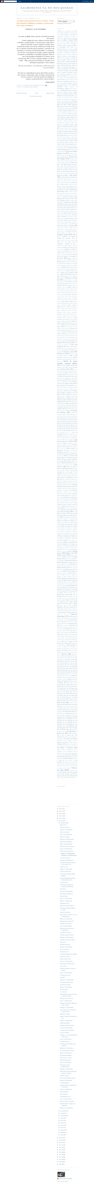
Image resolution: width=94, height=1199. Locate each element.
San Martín (75, 673)
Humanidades (65, 468)
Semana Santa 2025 (70, 699)
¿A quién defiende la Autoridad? (67, 34)
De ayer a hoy (67, 350)
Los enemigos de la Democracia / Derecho (68, 526)
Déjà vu (72, 355)
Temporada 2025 (64, 728)
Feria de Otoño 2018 (68, 423)
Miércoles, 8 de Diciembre (66, 1048)
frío (71, 436)
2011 (60, 1159)
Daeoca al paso (64, 348)
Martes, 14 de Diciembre (66, 987)
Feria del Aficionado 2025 (67, 430)
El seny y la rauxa (72, 380)
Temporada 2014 (71, 718)
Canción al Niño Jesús (65, 871)
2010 (60, 1162)
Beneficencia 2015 (73, 269)
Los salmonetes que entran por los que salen (66, 547)
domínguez (59, 367)
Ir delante (71, 473)
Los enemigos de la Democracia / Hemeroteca (67, 529)
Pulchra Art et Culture (66, 641)
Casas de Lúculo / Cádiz (62, 296)
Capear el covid (64, 867)
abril (61, 1127)
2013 (75, 76)
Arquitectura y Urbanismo (70, 249)
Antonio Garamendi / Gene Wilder (68, 954)
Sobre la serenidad (64, 832)
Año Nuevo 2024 (70, 242)
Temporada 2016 (71, 720)
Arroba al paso (60, 251)
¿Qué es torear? (61, 65)
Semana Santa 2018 (70, 691)
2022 (60, 818)
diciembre (63, 823)
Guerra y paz (69, 454)
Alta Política (68, 231)
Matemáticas (73, 564)
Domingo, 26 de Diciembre (66, 860)
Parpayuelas (72, 625)
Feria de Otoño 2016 (66, 421)
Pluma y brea (63, 825)
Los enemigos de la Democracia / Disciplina (68, 527)
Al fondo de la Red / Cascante (69, 126)
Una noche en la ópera (71, 746)
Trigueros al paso (72, 740)
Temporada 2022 (71, 724)
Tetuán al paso (62, 731)
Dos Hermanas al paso (67, 367)
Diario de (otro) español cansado (67, 362)
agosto (62, 1118)
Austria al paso (60, 254)
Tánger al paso (69, 713)
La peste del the (67, 493)
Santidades (75, 681)
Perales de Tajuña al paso (71, 630)
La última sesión (73, 497)
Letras (59, 508)
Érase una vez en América (70, 391)
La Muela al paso (66, 491)
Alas (58, 227)
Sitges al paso (74, 706)
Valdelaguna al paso (71, 749)
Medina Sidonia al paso (62, 565)
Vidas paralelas (68, 760)
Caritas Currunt (70, 289)
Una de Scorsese (60, 746)
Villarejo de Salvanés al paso (71, 764)
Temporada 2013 (61, 718)
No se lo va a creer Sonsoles (68, 598)
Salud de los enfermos (73, 657)
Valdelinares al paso (61, 751)
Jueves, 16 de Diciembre (66, 972)
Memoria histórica (61, 567)
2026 (60, 809)
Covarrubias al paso (73, 337)
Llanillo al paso (74, 508)
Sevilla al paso (60, 704)
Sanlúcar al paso (62, 679)
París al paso (64, 625)
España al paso (71, 392)
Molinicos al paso (65, 574)
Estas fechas (63, 889)
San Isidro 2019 (67, 668)
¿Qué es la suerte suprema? (69, 56)
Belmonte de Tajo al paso (67, 265)
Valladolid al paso (60, 753)
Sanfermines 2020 (64, 677)
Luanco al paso (65, 549)
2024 (60, 813)
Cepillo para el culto (66, 323)
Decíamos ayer (61, 353)
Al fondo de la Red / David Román (69, 138)
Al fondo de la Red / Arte (71, 115)
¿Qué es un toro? (67, 69)
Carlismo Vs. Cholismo (66, 923)
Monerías (73, 574)
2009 (60, 1164)
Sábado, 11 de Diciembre (66, 1020)
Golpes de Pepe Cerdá (65, 959)
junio (61, 1123)
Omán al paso (68, 610)
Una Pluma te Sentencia (65, 747)
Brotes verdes (60, 276)
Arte (66, 251)
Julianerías (74, 475)
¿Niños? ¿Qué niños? (65, 912)
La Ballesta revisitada (65, 932)
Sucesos (74, 709)
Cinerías (73, 324)
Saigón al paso (64, 657)
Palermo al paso (68, 618)
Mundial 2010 (67, 580)
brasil (58, 274)
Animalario (65, 236)
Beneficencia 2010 (66, 267)
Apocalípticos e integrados (63, 243)
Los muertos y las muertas (68, 542)
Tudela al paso (73, 742)
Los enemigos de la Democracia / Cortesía (67, 524)
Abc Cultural (68, 85)
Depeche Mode (64, 896)
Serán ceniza (61, 702)
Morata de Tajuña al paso (63, 578)
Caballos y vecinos (72, 280)
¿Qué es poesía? (62, 63)
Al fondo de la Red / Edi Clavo (66, 142)
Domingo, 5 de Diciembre (66, 1069)
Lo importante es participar (66, 510)
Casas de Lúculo (68, 290)
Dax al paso (59, 350)
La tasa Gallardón (64, 497)
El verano (69, 385)
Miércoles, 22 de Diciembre (67, 905)
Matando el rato (65, 564)
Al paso (71, 225)
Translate (69, 23)
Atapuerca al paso (72, 252)
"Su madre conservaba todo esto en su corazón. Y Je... (68, 863)
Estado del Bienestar (63, 401)
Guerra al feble (60, 454)
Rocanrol (64, 654)
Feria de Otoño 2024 (63, 428)
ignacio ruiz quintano (65, 1178)
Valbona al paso (60, 749)
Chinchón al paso (65, 324)
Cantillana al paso (61, 287)
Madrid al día (70, 553)
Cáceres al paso (60, 281)
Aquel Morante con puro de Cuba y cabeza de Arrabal (68, 995)
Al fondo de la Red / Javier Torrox (68, 171)
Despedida (61, 359)
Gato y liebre (63, 966)
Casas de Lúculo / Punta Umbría (64, 308)
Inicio (36, 93)
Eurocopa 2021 (61, 410)
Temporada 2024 (72, 726)
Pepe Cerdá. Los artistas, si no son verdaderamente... (68, 915)
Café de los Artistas (65, 827)
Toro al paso (59, 738)
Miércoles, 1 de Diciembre (66, 1108)
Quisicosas (69, 645)
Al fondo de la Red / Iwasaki (63, 162)
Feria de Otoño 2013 (72, 418)
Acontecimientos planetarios (63, 88)
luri (65, 551)
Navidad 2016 (60, 589)
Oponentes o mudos (65, 1014)
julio (61, 1120)
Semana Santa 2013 (72, 686)
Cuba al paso (68, 342)
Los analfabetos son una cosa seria (65, 517)
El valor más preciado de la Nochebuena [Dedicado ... (67, 885)
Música (73, 582)
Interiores (66, 473)
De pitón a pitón (69, 352)
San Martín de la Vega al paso (64, 675)
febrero (62, 1132)
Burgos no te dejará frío (64, 31)
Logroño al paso (63, 515)
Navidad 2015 (72, 587)
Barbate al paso (71, 260)
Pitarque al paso (64, 636)
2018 (60, 1142)
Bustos (64, 280)
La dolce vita (68, 484)
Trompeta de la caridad (62, 742)
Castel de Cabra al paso (67, 317)
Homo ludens (65, 463)
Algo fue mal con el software (67, 846)
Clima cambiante (61, 326)
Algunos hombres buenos (70, 229)
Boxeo (72, 272)
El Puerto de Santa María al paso (66, 376)
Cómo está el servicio (63, 330)
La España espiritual (61, 488)
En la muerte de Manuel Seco (67, 963)
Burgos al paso (60, 278)
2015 (60, 1150)
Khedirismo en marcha (64, 479)
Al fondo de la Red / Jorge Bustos (67, 174)
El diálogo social (64, 951)
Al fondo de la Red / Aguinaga (68, 99)
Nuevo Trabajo (72, 609)
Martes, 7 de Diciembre (66, 1053)
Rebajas (65, 646)
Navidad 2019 (65, 591)
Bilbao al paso (64, 272)
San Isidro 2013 (66, 663)
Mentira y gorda (72, 567)
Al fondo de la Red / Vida (68, 220)
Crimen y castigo (62, 339)
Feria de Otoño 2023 (72, 426)
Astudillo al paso (72, 251)
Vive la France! (62, 772)
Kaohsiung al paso (72, 477)
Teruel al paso (74, 729)
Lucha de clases (73, 549)
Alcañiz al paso (72, 227)
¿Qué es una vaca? (69, 70)
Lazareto (58, 506)
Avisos (67, 254)
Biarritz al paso (70, 270)
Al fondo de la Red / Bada (66, 117)
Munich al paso (67, 582)
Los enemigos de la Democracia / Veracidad (66, 538)
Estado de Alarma (72, 400)
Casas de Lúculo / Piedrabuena (69, 306)
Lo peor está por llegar (71, 32)
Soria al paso (67, 709)
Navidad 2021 (62, 592)
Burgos (74, 276)
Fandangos (73, 412)
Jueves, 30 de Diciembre (66, 834)
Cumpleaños (60, 346)
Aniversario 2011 (60, 240)
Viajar (60, 760)
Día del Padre (73, 359)
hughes (58, 468)
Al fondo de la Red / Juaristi (68, 180)
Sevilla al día (73, 702)
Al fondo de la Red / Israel (70, 160)
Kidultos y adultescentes (66, 901)
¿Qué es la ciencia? (67, 45)
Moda (70, 573)
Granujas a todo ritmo (71, 450)
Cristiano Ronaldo (72, 339)
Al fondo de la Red (67, 95)
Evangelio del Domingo (31, 86)
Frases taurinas (66, 436)
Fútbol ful (59, 443)
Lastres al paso (71, 504)
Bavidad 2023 (63, 263)
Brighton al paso (72, 274)
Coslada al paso (64, 337)
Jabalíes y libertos (64, 1075)
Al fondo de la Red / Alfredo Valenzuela (67, 103)
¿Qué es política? (72, 63)
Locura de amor (73, 513)
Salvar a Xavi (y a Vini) (66, 1057)
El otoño (65, 372)
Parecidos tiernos (73, 623)
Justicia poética (60, 477)
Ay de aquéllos (72, 256)
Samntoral (61, 659)
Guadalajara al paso (61, 452)
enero (62, 1135)
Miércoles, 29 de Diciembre (67, 839)
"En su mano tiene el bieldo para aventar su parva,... (68, 1010)
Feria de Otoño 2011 (61, 418)
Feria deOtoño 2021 (71, 434)
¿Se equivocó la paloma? (64, 74)
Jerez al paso (66, 475)
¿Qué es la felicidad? (69, 49)
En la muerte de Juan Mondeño (67, 387)
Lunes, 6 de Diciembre (65, 1062)
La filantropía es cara (65, 1096)
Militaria (65, 571)
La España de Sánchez (71, 486)
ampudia (63, 233)
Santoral (61, 682)
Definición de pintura (65, 1060)
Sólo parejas (70, 708)
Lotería (58, 549)
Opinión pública (71, 612)
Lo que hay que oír (64, 1041)
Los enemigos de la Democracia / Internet (67, 531)
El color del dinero (64, 371)
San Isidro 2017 (65, 666)
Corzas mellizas (70, 333)
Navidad (69, 585)
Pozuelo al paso (62, 639)
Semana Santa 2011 (70, 684)
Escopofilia (62, 392)
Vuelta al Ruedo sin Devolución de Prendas (67, 775)
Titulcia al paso (71, 733)
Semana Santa (60, 684)
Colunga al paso (73, 328)
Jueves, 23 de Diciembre (66, 898)
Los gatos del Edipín (62, 540)
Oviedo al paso (72, 616)
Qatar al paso (68, 643)
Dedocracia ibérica (63, 355)
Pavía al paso (60, 628)
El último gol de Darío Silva (67, 1025)
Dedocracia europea (73, 353)
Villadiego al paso (68, 762)
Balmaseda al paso (61, 260)
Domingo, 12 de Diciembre (66, 1007)
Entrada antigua (50, 93)
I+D (73, 468)
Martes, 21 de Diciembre (66, 919)
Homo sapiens (74, 462)
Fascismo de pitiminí (61, 414)
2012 (60, 1157)
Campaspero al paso (71, 285)
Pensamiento (67, 628)
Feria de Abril (64, 416)
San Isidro (67, 659)
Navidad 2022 (72, 592)
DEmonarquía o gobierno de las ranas (64, 357)
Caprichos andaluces (61, 289)
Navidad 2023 (61, 594)
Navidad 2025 (60, 596)
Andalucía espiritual (63, 234)
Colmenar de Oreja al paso (62, 328)
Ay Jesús (60, 258)
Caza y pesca (65, 321)
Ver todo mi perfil (62, 1181)
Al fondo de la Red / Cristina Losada (67, 130)
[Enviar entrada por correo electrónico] (45, 85)
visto (68, 768)
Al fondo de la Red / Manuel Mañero (68, 186)
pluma (70, 636)
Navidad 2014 (64, 587)
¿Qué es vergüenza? (61, 72)
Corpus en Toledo (61, 333)
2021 (60, 820)
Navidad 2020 (74, 591)
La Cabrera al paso (65, 481)
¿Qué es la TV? (60, 58)
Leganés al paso (65, 506)
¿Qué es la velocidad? (71, 58)
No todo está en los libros (70, 603)
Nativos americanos (61, 583)
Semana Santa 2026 (61, 700)
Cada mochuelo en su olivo (71, 281)
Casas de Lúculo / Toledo (68, 314)
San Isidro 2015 (66, 664)
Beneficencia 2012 (64, 269)
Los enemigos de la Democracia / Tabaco (66, 537)
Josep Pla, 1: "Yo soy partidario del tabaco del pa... (68, 1036)
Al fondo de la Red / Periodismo (70, 204)
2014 (60, 1152)
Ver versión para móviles (35, 96)
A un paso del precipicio (66, 83)
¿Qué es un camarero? (63, 67)
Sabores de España (66, 656)
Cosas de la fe (65, 335)
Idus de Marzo (66, 470)
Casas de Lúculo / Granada (70, 298)
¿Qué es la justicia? (64, 52)
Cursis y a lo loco (70, 346)
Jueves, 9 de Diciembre (65, 1039)
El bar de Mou (65, 369)
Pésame (66, 632)
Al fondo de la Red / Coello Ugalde (67, 128)
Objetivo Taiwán (60, 610)
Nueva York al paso (65, 605)
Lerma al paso (74, 506)
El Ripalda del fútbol (69, 378)
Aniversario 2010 (70, 238)
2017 (58, 77)
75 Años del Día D (69, 77)
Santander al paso (71, 679)
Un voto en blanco (64, 1032)
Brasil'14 (63, 274)
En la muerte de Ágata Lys (66, 893)
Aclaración (72, 86)
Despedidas (66, 359)
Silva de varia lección (66, 706)
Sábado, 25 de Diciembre (66, 869)
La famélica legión (71, 488)
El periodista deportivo (62, 374)
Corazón (63, 332)
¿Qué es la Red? (66, 54)
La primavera (74, 493)
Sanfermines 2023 (73, 677)
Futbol (65, 441)
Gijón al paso (73, 446)
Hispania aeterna (60, 457)
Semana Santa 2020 (72, 693)
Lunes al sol (61, 551)
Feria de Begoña (72, 416)
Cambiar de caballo (65, 956)
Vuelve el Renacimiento (62, 777)
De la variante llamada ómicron (68, 1078)
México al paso (60, 569)
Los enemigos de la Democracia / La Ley (65, 533)
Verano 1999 (60, 755)
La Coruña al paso (70, 482)
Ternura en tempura (65, 837)
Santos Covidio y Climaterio (67, 1101)
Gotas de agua (60, 448)
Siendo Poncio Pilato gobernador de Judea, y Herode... (68, 1072)
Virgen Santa (74, 765)
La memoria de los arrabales (67, 1030)
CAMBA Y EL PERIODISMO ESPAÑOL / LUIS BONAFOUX (68, 854)
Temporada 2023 (61, 726)
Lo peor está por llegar (67, 510)
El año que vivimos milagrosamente (65, 1065)
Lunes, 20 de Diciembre (66, 926)
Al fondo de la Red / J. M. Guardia (67, 163)
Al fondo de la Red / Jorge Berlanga (65, 173)
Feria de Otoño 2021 (71, 425)
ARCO (76, 247)
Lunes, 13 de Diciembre (66, 1001)
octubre (62, 1113)
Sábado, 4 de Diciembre (66, 1080)
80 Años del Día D (70, 79)
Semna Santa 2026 (72, 700)
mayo (61, 1125)
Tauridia (62, 715)
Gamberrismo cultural (66, 445)
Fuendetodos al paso (66, 437)
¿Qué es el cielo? (67, 38)
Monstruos (59, 576)
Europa (67, 410)
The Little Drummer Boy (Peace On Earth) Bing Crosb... (68, 879)
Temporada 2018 (71, 722)
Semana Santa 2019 (61, 693)
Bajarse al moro (71, 258)
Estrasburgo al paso (73, 408)
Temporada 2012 (70, 717)
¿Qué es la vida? (71, 59)
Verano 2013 (65, 757)
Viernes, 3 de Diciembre (66, 1089)
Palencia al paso (60, 618)
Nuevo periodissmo (70, 607)
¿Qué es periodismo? (72, 61)
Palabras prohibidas (65, 1023)
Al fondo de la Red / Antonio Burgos (67, 106)
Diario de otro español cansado (65, 365)
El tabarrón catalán (68, 383)
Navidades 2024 (69, 596)
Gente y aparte (66, 446)
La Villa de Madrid (62, 499)
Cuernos (65, 344)
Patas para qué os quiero (71, 627)
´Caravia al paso (69, 76)
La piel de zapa (64, 882)
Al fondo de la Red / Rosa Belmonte (67, 205)
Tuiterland (59, 744)
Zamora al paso (71, 777)
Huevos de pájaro (71, 466)
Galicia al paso (72, 443)
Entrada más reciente (22, 93)
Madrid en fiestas (67, 556)
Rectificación (59, 648)
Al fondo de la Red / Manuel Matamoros (66, 188)
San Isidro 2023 (69, 670)
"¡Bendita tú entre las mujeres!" (67, 940)
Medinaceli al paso (72, 565)
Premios (68, 639)
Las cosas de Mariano (72, 499)
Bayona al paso (70, 263)
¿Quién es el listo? (73, 72)
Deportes (75, 357)
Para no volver (69, 621)
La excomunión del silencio (67, 1050)
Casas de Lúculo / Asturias (69, 294)
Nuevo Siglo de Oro (62, 609)
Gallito (58, 445)
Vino (69, 765)
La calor (73, 481)
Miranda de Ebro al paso (62, 573)
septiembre (63, 1115)
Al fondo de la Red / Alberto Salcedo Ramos (67, 102)
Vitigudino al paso (73, 770)
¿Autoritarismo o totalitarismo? (63, 36)
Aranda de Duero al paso (70, 245)
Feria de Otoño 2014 (63, 419)
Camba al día (60, 285)
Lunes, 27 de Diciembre (66, 849)
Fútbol (71, 441)
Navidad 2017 (68, 589)
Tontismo (74, 737)
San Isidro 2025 (69, 672)
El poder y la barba (73, 374)
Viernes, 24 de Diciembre (66, 891)
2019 (60, 1140)
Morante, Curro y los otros (66, 998)
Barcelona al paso (61, 261)
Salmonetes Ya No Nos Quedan (47, 7)
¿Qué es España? (68, 40)
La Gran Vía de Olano (65, 984)
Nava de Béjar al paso (71, 583)
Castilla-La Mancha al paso (67, 319)
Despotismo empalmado (66, 841)
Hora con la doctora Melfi (65, 464)
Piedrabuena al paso (67, 634)
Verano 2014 (73, 756)
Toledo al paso (67, 737)
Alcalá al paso (64, 227)
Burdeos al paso (68, 276)
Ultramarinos (73, 744)
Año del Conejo (69, 240)
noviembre (63, 1111)
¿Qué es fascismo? (61, 42)
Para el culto (63, 620)
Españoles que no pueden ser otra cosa (67, 398)
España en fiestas (61, 394)
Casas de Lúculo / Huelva (62, 299)
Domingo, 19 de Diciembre (66, 937)
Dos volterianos (64, 1094)
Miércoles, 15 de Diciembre (67, 980)
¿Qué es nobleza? (61, 61)
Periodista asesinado (65, 944)
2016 (60, 1147)
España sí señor (71, 396)
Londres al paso (72, 515)
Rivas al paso (70, 652)
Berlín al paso (62, 270)
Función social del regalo (66, 439)
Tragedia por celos (64, 903)
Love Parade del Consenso (66, 982)
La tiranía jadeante (64, 1083)
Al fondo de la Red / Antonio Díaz (64, 108)
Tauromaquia (68, 715)
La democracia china (65, 975)
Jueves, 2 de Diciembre (65, 1099)
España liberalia (60, 396)
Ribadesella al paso (61, 652)
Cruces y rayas (60, 341)
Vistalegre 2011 (62, 768)
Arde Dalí (62, 977)
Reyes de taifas (73, 650)
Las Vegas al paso (68, 502)
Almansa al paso (60, 231)
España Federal (73, 394)
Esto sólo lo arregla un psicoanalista (64, 405)
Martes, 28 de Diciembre (66, 844)
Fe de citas (70, 414)
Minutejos (73, 571)
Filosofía (59, 436)
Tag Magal (59, 711)
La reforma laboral (63, 495)
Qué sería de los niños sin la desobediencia (67, 929)
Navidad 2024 (71, 594)
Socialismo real (62, 708)
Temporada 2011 (60, 717)
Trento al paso (63, 740)
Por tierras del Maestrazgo (72, 637)
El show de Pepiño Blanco (62, 381)
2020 (62, 77)
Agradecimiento (65, 90)
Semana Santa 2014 (63, 688)
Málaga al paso (67, 558)
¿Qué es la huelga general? (71, 50)
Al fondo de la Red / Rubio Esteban (65, 207)
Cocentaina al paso (72, 326)
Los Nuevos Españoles (62, 544)
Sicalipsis (69, 704)
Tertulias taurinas (65, 729)
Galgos (64, 443)
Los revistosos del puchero (69, 545)
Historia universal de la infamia (64, 459)
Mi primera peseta (69, 569)
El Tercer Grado (64, 989)
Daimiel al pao (72, 348)
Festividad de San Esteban (66, 851)
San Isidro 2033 (68, 673)
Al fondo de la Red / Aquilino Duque (67, 109)
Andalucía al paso (71, 233)
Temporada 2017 (61, 722)
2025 (60, 811)
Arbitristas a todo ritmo (68, 247)
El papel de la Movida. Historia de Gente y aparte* (68, 1004)
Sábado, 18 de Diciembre (66, 947)
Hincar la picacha (69, 455)
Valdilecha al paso (72, 751)
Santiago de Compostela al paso (64, 681)
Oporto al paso (61, 614)
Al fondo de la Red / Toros (68, 213)
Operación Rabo (62, 612)
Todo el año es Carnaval (64, 735)
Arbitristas (59, 247)
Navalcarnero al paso (61, 585)
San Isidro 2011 (66, 661)
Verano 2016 (59, 758)
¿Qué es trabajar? (72, 65)
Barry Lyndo (69, 261)
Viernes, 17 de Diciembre (66, 961)
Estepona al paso (74, 401)
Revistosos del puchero (62, 650)
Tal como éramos (67, 711)
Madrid (69, 551)
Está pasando (63, 399)
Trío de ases (63, 942)
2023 (60, 816)
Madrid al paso (61, 555)
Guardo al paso (72, 452)
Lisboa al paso (67, 508)
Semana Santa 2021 (64, 695)
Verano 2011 (68, 755)
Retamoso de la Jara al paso (70, 648)
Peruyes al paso (60, 632)
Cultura (72, 344)
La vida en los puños (65, 858)
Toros (65, 738)
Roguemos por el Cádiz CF (66, 921)
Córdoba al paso (71, 332)
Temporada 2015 (61, 720)
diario (58, 361)
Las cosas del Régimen (63, 500)
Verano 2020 (67, 758)
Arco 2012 (60, 249)
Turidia (67, 744)
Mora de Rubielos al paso (70, 576)
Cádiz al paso (62, 283)
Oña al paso (75, 610)
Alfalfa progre (60, 229)
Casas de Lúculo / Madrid (67, 301)
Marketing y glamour (68, 562)
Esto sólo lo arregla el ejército (67, 403)
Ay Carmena (64, 256)
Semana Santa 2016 (66, 690)
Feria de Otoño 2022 (61, 426)
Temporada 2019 (61, 724)
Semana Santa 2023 (66, 697)
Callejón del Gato (72, 283)
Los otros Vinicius (64, 949)
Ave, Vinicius (63, 992)
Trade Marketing (73, 738)
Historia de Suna (71, 457)
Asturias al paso (61, 252)
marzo (62, 1130)
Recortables (72, 646)
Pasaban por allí (60, 627)
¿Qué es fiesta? (69, 42)
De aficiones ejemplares (66, 1055)
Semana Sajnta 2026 (71, 682)
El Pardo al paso (72, 372)
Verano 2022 (74, 758)
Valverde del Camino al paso (71, 753)
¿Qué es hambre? (67, 43)
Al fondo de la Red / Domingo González (68, 140)
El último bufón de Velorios (67, 935)
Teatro (74, 715)
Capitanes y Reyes (71, 287)
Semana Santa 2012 (61, 686)
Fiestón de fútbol (64, 1091)
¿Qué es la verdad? (61, 59)
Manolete (62, 560)
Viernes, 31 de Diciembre (66, 829)
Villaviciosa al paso (62, 765)
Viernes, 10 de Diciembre (66, 1028)
